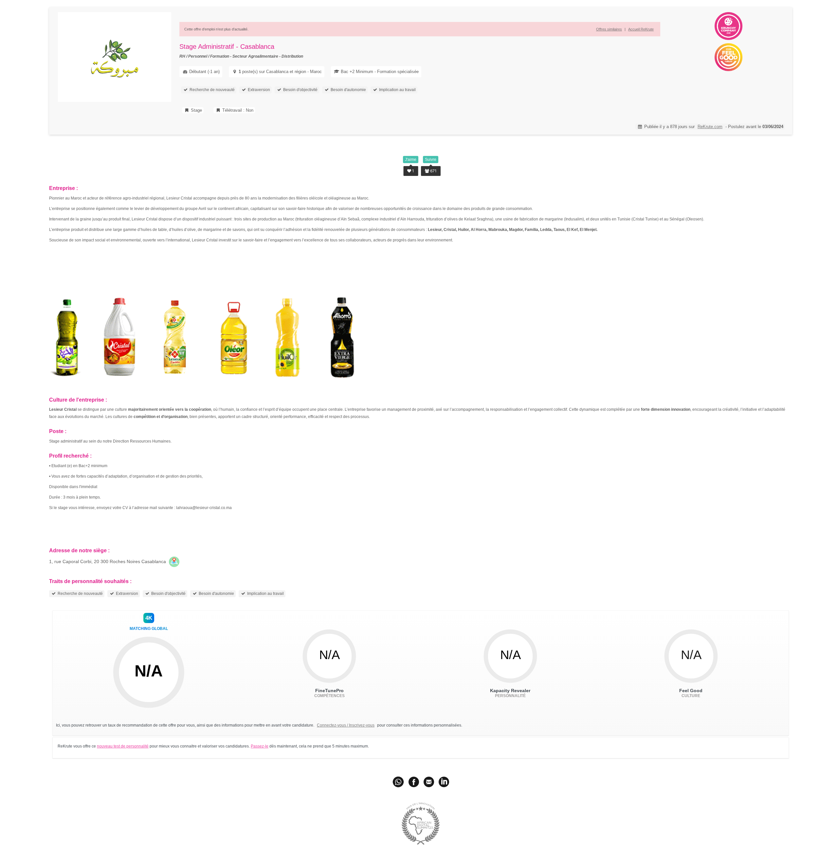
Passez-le (259, 746)
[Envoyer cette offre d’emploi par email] (428, 781)
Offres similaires (609, 29)
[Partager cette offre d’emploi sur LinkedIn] (444, 781)
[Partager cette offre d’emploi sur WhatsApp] (398, 781)
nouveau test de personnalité (123, 746)
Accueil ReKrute (641, 29)
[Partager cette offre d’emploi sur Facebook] (414, 781)
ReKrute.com (710, 126)
